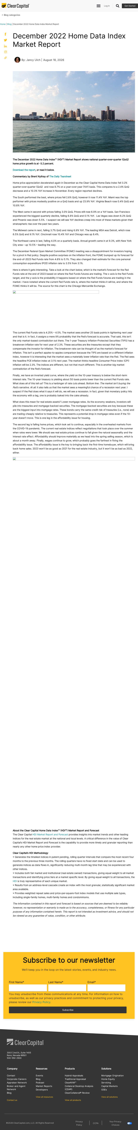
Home (3, 24)
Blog (9, 24)
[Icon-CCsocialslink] (5, 57)
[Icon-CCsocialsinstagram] (5, 51)
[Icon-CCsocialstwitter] (5, 40)
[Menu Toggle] (98, 6)
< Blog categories (11, 15)
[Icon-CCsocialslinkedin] (5, 45)
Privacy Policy (41, 1002)
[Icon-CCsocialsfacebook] (5, 34)
